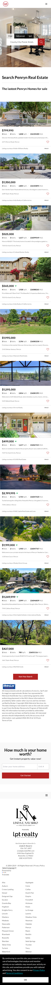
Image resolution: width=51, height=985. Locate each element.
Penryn (28, 927)
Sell (30, 36)
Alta (3, 882)
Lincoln (5, 914)
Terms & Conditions (14, 973)
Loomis (28, 914)
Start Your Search (25, 677)
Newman (29, 920)
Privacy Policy (39, 866)
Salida (28, 938)
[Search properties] (41, 42)
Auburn (5, 886)
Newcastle (6, 924)
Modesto (5, 920)
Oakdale (29, 924)
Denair (4, 893)
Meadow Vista (31, 917)
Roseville (5, 938)
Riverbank (6, 934)
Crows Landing (7, 889)
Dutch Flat (30, 893)
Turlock (5, 948)
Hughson (5, 907)
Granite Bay (6, 903)
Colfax (28, 889)
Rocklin (28, 934)
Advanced (20, 36)
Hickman (29, 903)
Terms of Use (7, 720)
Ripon (28, 931)
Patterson (6, 927)
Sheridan (5, 941)
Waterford (6, 952)
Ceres (28, 886)
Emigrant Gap (7, 896)
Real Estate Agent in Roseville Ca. (25, 843)
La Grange (29, 910)
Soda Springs (30, 941)
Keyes (28, 907)
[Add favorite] (48, 142)
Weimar (29, 952)
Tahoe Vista (6, 945)
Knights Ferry (7, 910)
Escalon (5, 900)
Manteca (5, 917)
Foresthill (29, 900)
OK (25, 980)
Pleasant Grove (8, 931)
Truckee (29, 945)
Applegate (29, 882)
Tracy (28, 948)
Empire (28, 896)
